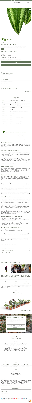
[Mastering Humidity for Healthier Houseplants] (26, 268)
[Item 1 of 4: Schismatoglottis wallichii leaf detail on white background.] (2, 39)
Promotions (9, 385)
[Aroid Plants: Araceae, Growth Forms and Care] (6, 268)
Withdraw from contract (16, 388)
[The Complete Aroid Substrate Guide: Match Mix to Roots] (16, 268)
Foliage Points (16, 364)
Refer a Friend (26, 364)
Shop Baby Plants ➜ (26, 310)
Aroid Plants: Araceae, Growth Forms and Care (5, 276)
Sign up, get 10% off (15, 0)
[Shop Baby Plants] (16, 304)
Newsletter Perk (16, 371)
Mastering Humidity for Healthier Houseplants (25, 276)
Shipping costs (10, 55)
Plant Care (4, 385)
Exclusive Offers (6, 364)
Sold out (16, 62)
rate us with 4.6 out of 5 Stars (16, 338)
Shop (1, 385)
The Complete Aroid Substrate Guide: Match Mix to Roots (15, 276)
